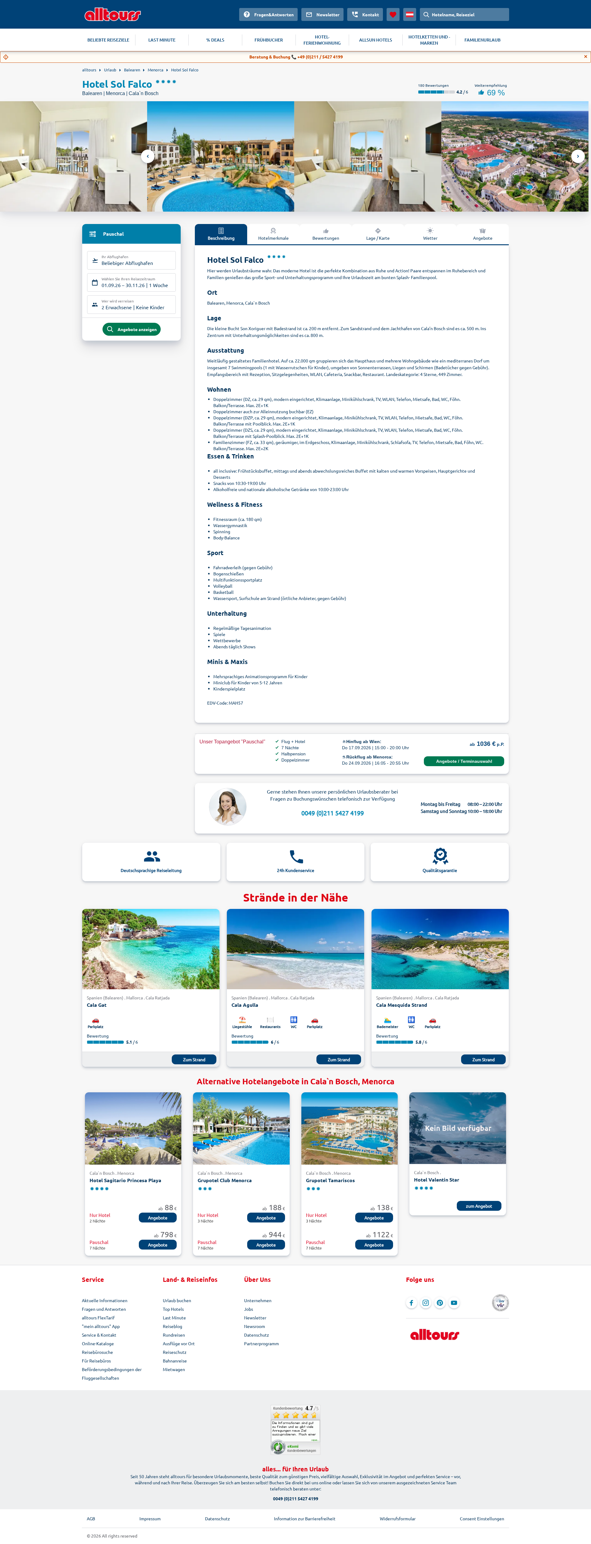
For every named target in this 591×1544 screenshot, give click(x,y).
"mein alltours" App (101, 1326)
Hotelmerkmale (273, 238)
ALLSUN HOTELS (375, 40)
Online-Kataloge (98, 1343)
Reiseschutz (175, 1352)
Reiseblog (172, 1326)
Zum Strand (194, 1059)
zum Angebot (479, 1206)
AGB (91, 1518)
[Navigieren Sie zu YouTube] (454, 1302)
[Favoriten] (393, 14)
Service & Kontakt (99, 1335)
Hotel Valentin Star (436, 1179)
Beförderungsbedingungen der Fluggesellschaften (112, 1373)
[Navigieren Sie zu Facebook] (411, 1302)
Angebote (482, 238)
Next (578, 156)
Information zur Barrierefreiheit (305, 1518)
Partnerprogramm (261, 1343)
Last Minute (174, 1317)
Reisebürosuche (97, 1352)
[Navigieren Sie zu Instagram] (425, 1302)
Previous (148, 156)
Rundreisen (174, 1335)
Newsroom (254, 1326)
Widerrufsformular (398, 1518)
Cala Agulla (244, 1005)
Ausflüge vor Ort (179, 1343)
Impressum (150, 1518)
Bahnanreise (175, 1360)
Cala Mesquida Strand (401, 1005)
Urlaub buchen (177, 1300)
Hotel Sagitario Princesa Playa (125, 1180)
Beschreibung (221, 238)
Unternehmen (257, 1300)
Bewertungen (325, 238)
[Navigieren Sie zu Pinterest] (439, 1302)
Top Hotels (173, 1309)
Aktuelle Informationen (104, 1300)
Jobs (248, 1309)
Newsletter (255, 1317)
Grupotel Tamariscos (330, 1180)
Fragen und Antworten (104, 1309)
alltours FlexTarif (98, 1317)
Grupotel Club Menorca (225, 1180)
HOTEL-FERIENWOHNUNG (322, 40)
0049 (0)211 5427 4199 (332, 813)
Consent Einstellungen (482, 1518)
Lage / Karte (378, 238)
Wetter (430, 238)
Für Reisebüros (96, 1360)
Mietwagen (174, 1369)
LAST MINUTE (161, 40)
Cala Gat (97, 1005)
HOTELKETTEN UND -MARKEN (429, 40)
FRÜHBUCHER (269, 40)
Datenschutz (256, 1335)
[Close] (585, 57)
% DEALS (215, 40)
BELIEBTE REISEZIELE (108, 40)
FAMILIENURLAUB (482, 40)
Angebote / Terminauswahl (464, 761)
